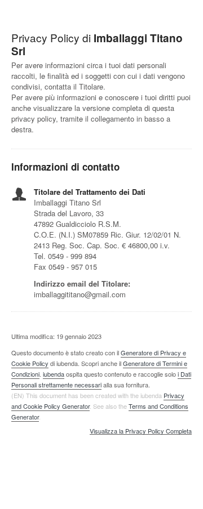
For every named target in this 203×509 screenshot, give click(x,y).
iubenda (53, 373)
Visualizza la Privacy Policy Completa (141, 431)
